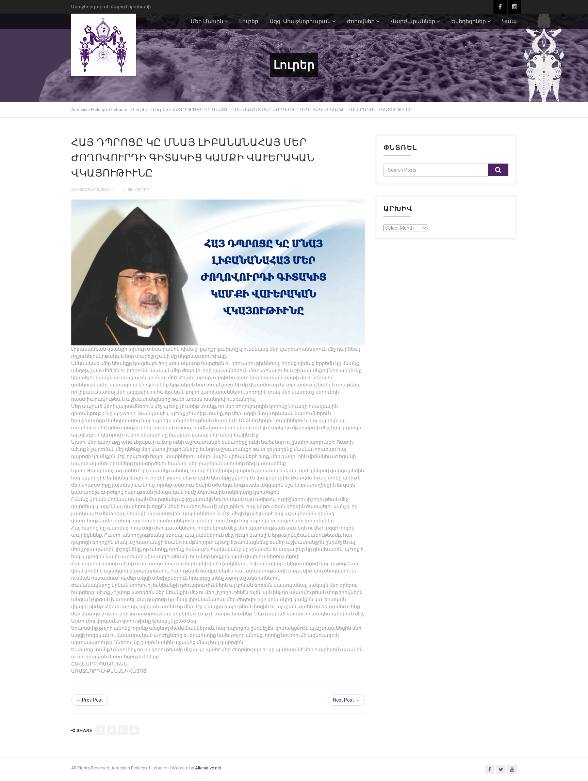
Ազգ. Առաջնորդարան (300, 21)
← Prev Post (89, 700)
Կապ (509, 21)
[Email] (134, 730)
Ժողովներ (361, 21)
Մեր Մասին (207, 21)
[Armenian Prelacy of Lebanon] (103, 45)
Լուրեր (248, 21)
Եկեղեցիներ (468, 21)
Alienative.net (208, 767)
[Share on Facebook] (100, 730)
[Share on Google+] (123, 730)
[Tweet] (111, 730)
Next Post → (346, 700)
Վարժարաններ (413, 21)
